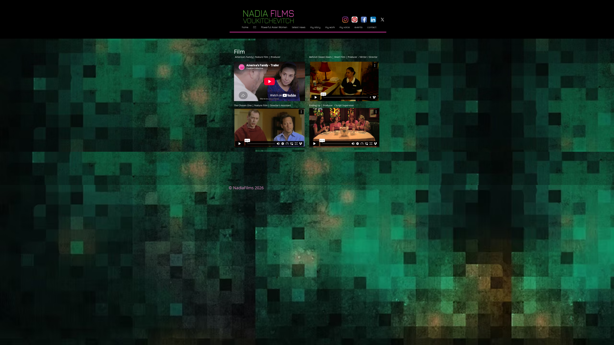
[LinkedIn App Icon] (373, 20)
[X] (382, 20)
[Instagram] (345, 20)
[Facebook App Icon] (364, 20)
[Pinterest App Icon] (355, 20)
